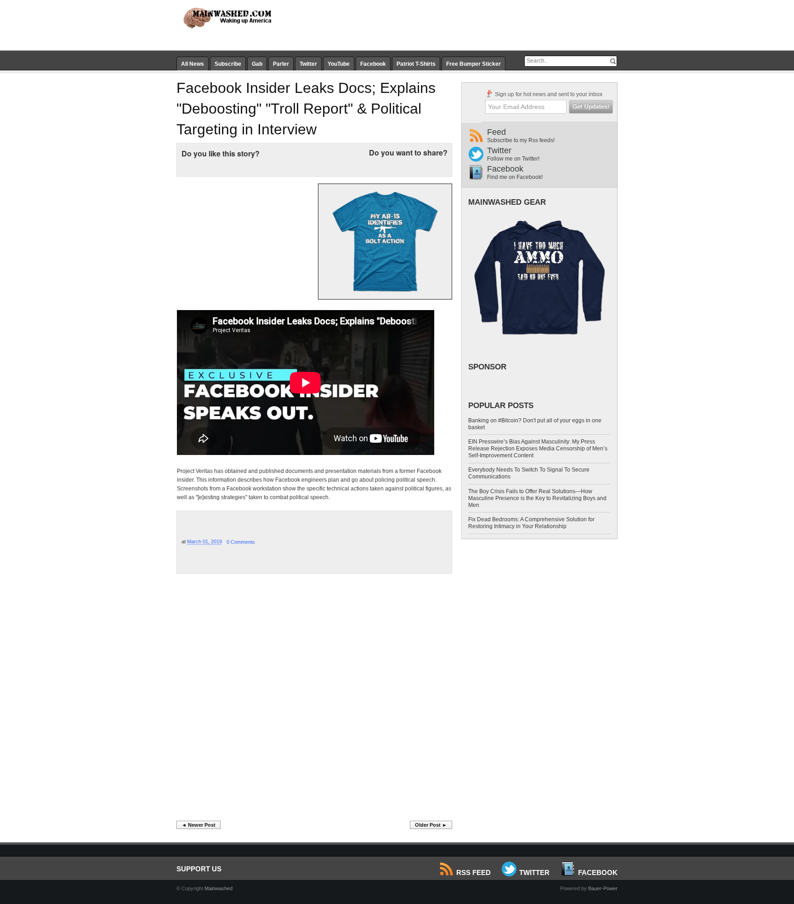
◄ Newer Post (198, 825)
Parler (281, 64)
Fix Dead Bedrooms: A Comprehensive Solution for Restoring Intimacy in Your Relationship (531, 523)
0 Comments (241, 542)
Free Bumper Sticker (473, 64)
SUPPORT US (198, 869)
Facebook (373, 64)
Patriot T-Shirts (416, 64)
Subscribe (228, 64)
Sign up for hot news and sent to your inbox (547, 94)
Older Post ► (431, 825)
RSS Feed (473, 872)
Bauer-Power (603, 888)
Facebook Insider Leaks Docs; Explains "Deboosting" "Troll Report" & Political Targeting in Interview (306, 109)
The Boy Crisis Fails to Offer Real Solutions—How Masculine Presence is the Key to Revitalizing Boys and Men (537, 498)
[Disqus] (314, 700)
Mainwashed (218, 888)
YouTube (339, 64)
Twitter (308, 64)
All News (192, 64)
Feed (521, 135)
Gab (257, 64)
